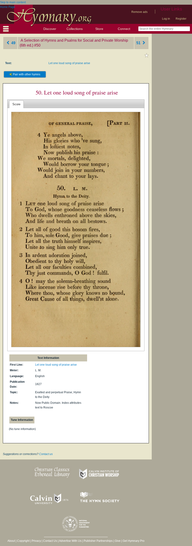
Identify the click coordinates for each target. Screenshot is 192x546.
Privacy (36, 540)
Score (16, 104)
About (11, 540)
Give (118, 540)
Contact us (46, 454)
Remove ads (139, 12)
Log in (166, 18)
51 (138, 43)
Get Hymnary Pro (133, 540)
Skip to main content (13, 2)
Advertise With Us (70, 540)
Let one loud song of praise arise (69, 63)
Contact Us (50, 540)
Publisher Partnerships (98, 540)
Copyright (23, 540)
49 (12, 43)
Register (181, 18)
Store (99, 29)
